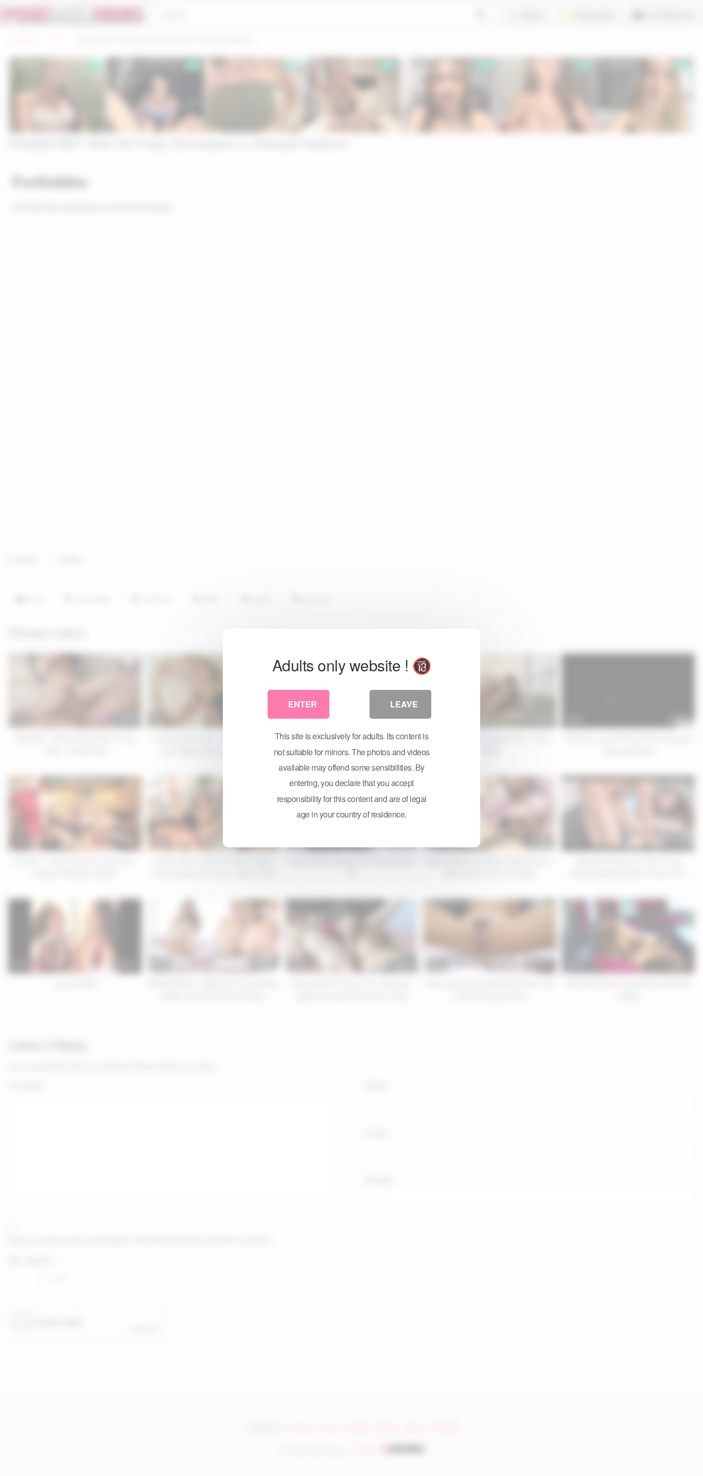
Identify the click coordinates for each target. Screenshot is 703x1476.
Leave (404, 704)
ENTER (302, 704)
